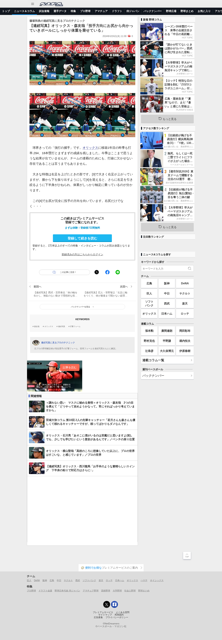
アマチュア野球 (91, 590)
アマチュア (101, 11)
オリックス (90, 147)
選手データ (60, 11)
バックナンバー (153, 11)
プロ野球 (85, 11)
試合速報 (44, 11)
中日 (167, 293)
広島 (149, 283)
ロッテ (185, 313)
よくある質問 (122, 612)
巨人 (149, 293)
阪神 (167, 283)
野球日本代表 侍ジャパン (67, 590)
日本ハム (166, 313)
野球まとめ (187, 11)
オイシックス (157, 580)
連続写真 (61, 326)
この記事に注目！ (68, 272)
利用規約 (119, 615)
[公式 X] (106, 604)
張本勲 (149, 330)
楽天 (185, 303)
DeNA (185, 283)
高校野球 (105, 590)
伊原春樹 (184, 350)
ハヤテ (144, 580)
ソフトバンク (149, 303)
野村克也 (149, 340)
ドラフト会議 (45, 590)
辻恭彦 (149, 350)
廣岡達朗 (166, 330)
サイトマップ (105, 615)
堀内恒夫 (184, 340)
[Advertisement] (82, 509)
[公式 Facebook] (114, 604)
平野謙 (167, 340)
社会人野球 (130, 590)
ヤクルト (184, 293)
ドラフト (117, 11)
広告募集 (98, 617)
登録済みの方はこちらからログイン (82, 254)
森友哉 (36, 326)
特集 (73, 11)
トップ (6, 11)
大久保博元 (167, 350)
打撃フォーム (75, 326)
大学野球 (117, 590)
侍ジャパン (132, 11)
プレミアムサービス (103, 612)
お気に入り (204, 11)
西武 (167, 303)
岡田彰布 (184, 330)
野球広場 (171, 11)
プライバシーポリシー (117, 617)
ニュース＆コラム (24, 11)
